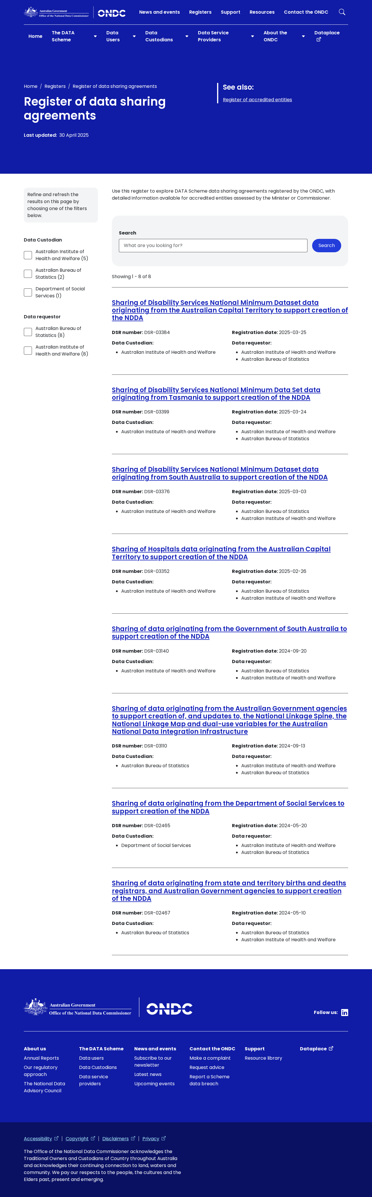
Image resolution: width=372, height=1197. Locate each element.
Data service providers (93, 1080)
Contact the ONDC (306, 12)
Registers (200, 12)
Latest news (148, 1074)
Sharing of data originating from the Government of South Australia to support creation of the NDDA (229, 632)
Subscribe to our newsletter (153, 1061)
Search (342, 12)
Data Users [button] (113, 36)
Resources (262, 12)
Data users (91, 1058)
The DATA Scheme (101, 1048)
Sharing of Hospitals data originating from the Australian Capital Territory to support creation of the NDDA (221, 553)
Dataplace (331, 32)
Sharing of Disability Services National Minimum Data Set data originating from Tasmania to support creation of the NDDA (216, 394)
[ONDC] (75, 12)
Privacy (154, 1138)
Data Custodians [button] (159, 36)
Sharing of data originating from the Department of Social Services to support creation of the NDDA (228, 807)
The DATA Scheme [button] (63, 36)
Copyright (80, 1138)
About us (35, 1048)
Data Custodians (98, 1067)
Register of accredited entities (257, 99)
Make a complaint (210, 1058)
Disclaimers (118, 1138)
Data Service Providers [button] (213, 36)
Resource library (263, 1058)
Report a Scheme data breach (209, 1080)
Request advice (206, 1067)
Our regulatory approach (41, 1071)
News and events (159, 12)
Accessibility (41, 1138)
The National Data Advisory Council (44, 1087)
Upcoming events (154, 1083)
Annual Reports (41, 1058)
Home (35, 36)
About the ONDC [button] (275, 36)
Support (230, 12)
